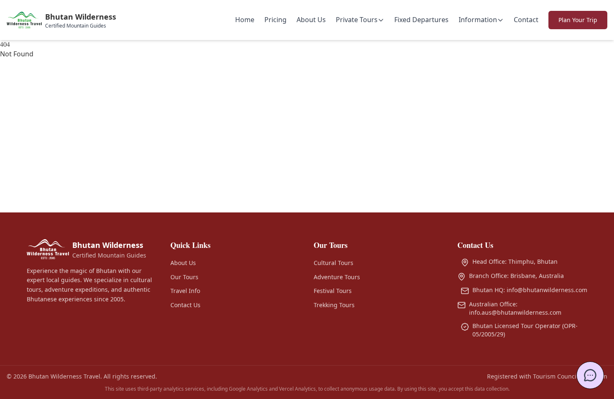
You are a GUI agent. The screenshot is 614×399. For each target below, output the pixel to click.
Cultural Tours (333, 263)
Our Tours (184, 277)
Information (478, 19)
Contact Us (185, 305)
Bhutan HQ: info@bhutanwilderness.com (529, 290)
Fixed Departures (421, 19)
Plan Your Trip (577, 20)
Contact (526, 19)
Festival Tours (333, 291)
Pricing (275, 19)
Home (244, 19)
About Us (311, 19)
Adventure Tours (337, 277)
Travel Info (185, 291)
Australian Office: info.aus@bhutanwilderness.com (515, 308)
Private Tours (357, 19)
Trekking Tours (334, 305)
